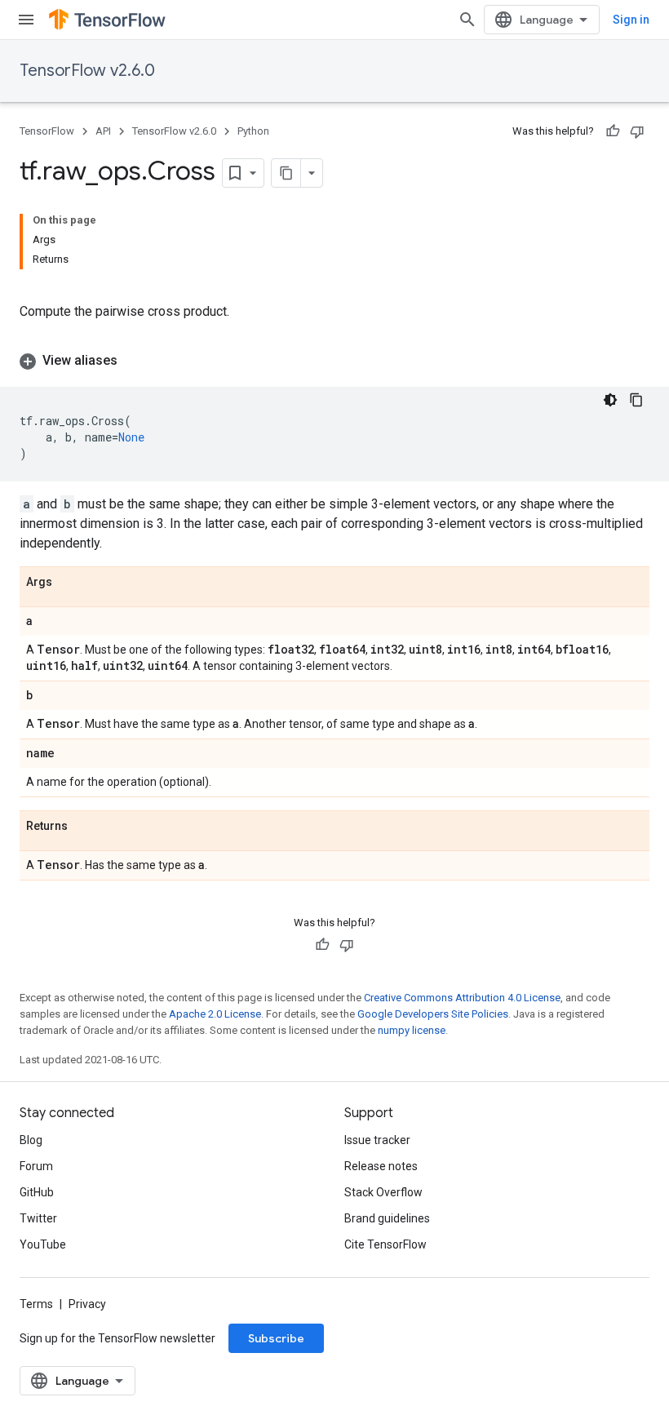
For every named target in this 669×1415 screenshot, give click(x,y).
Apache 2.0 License (215, 1014)
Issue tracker (377, 1140)
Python (253, 131)
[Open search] (467, 19)
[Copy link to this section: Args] (68, 582)
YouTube (43, 1244)
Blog (31, 1140)
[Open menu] (26, 19)
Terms (36, 1304)
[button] (334, 360)
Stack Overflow (383, 1192)
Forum (36, 1166)
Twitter (38, 1218)
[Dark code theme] (610, 400)
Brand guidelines (387, 1218)
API (103, 131)
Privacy (87, 1304)
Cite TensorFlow (385, 1244)
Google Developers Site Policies (432, 1014)
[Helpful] (612, 131)
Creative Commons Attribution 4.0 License (462, 997)
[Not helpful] (637, 131)
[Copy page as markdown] (286, 173)
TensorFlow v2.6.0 (87, 70)
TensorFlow (47, 131)
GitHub (37, 1192)
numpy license (411, 1030)
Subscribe (276, 1338)
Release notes (381, 1166)
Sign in (631, 19)
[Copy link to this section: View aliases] (133, 360)
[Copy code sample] (636, 400)
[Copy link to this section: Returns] (84, 826)
